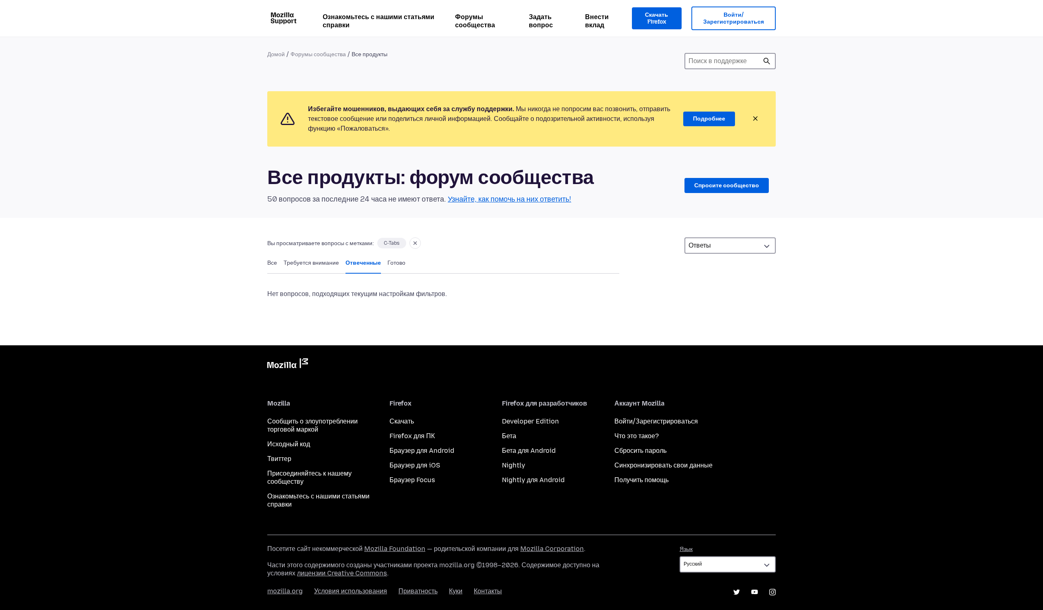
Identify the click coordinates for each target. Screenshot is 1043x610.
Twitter (736, 592)
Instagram (772, 592)
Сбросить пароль (640, 450)
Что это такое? (636, 436)
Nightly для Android (533, 480)
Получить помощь (641, 480)
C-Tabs (392, 243)
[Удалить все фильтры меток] (415, 243)
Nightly (513, 465)
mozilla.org (285, 591)
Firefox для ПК (412, 436)
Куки (455, 591)
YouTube (754, 592)
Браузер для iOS (414, 465)
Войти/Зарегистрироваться (733, 18)
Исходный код (288, 444)
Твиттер (279, 459)
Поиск (766, 61)
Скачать (401, 421)
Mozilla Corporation (552, 549)
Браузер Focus (412, 480)
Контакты (488, 591)
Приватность (418, 591)
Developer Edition (530, 421)
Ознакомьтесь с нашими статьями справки (378, 21)
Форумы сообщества (475, 21)
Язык (686, 549)
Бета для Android (529, 450)
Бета (509, 436)
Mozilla (287, 364)
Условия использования (350, 591)
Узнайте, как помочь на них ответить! (509, 199)
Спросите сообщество (726, 185)
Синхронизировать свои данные (663, 465)
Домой (276, 54)
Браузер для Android (421, 450)
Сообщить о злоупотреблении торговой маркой (312, 425)
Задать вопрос (541, 21)
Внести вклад (597, 21)
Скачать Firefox (656, 18)
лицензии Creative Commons (342, 573)
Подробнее (709, 118)
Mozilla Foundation (394, 549)
